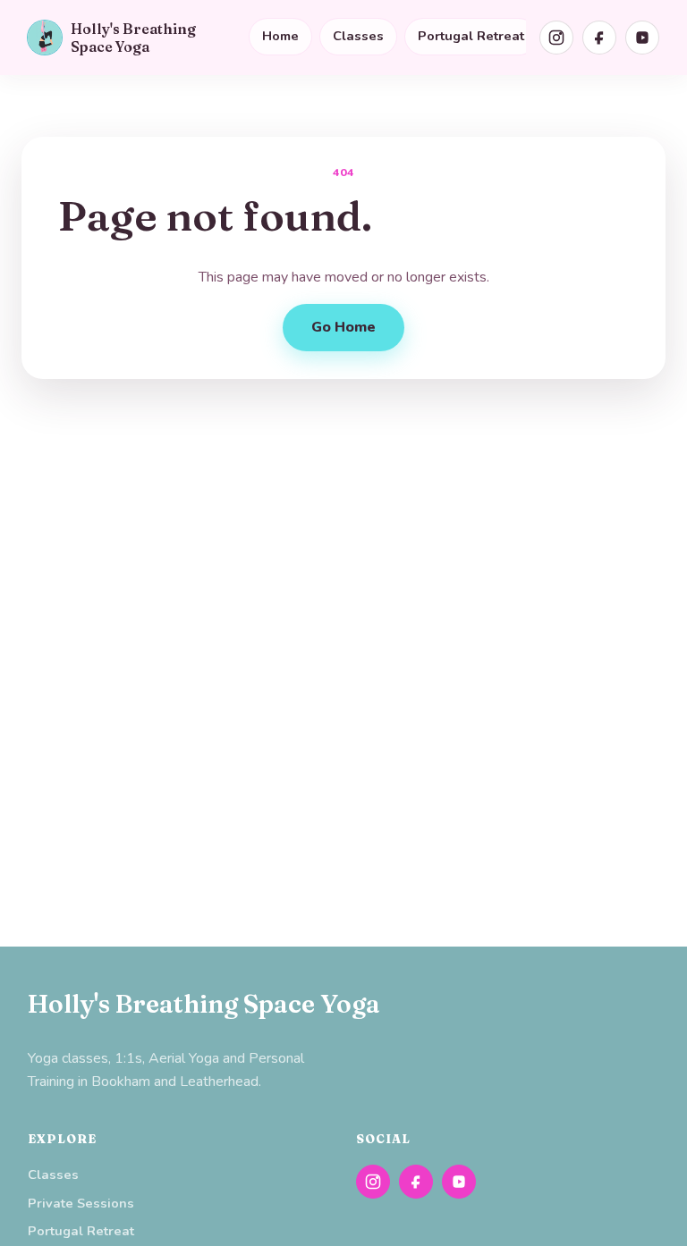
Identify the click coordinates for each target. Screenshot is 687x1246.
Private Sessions (81, 1203)
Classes (358, 36)
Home (280, 36)
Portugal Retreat (471, 36)
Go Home (343, 327)
